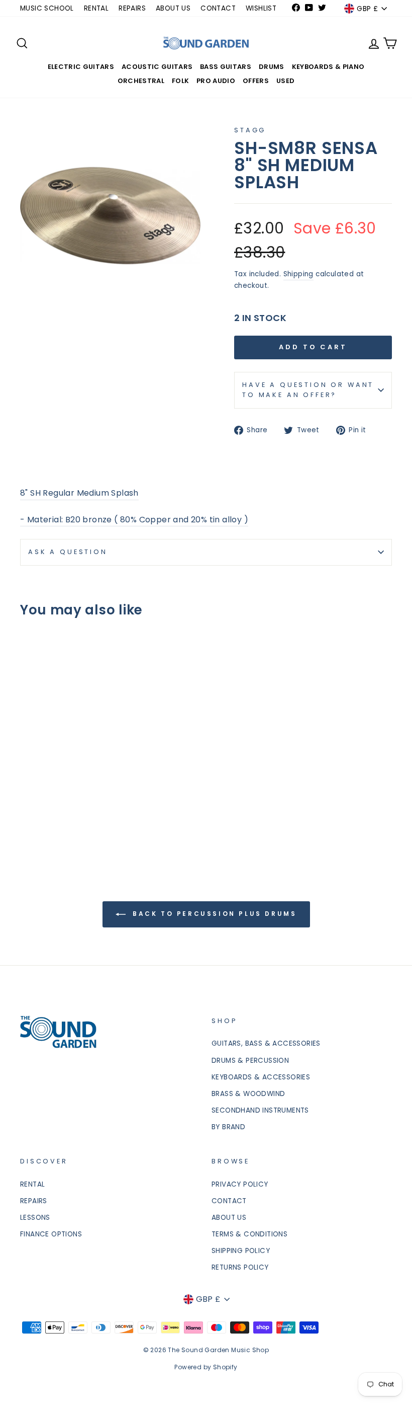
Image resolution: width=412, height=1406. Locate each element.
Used (285, 81)
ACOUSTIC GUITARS (157, 66)
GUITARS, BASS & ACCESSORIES (266, 1043)
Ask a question (68, 552)
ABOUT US (173, 8)
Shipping (298, 274)
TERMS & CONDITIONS (249, 1234)
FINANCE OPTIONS (51, 1234)
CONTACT (218, 8)
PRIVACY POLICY (240, 1184)
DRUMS (271, 66)
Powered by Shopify (205, 1367)
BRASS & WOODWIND (248, 1094)
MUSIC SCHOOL (47, 8)
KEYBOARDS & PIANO (328, 66)
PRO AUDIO (215, 81)
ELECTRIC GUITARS (81, 66)
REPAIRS (132, 8)
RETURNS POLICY (240, 1267)
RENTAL (96, 8)
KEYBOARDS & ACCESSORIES (261, 1077)
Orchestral (141, 81)
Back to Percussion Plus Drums (213, 913)
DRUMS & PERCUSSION (250, 1060)
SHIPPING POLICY (241, 1251)
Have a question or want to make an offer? (308, 389)
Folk (180, 81)
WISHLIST (261, 8)
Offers (256, 81)
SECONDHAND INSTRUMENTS (260, 1110)
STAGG (250, 130)
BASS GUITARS (225, 66)
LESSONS (35, 1217)
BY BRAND (228, 1127)
